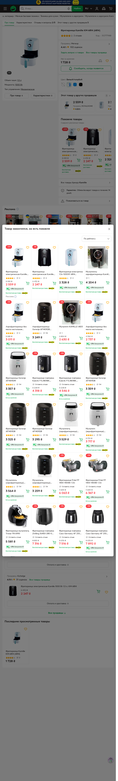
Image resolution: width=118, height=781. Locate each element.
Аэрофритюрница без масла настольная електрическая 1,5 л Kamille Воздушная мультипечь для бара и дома (96, 328)
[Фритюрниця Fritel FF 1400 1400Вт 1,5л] (71, 466)
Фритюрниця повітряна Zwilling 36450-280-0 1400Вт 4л (43, 532)
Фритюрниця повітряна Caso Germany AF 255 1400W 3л (70, 532)
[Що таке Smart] (25, 293)
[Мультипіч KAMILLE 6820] (71, 312)
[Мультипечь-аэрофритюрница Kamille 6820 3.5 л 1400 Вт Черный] (98, 257)
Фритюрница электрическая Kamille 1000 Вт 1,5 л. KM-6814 (43, 273)
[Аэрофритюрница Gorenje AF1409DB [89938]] (44, 312)
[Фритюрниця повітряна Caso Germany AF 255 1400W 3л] (71, 517)
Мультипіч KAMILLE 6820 (71, 327)
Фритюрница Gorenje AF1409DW (16, 379)
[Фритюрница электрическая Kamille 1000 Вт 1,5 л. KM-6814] (44, 257)
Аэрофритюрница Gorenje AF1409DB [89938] (41, 328)
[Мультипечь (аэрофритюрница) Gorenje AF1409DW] (71, 414)
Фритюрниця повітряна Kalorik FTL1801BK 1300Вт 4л (43, 379)
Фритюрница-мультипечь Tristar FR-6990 (17, 532)
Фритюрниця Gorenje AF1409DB (96, 379)
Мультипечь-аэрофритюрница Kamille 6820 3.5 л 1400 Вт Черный (98, 273)
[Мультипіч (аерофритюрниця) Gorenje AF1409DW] (98, 414)
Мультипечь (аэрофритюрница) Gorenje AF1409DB (15, 482)
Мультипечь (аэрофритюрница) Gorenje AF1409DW (68, 430)
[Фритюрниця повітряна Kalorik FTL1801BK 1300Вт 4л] (44, 364)
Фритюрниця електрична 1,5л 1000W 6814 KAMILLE (71, 273)
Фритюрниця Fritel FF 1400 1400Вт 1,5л (69, 481)
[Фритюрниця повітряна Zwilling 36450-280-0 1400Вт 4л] (44, 517)
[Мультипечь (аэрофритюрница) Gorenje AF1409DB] (18, 466)
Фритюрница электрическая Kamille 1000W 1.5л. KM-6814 (16, 273)
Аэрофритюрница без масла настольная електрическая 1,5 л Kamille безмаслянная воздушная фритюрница (17, 328)
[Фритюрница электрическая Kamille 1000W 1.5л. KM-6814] (18, 257)
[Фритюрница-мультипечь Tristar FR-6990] (18, 517)
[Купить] (27, 283)
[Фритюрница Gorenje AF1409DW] (18, 364)
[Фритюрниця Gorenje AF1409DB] (98, 364)
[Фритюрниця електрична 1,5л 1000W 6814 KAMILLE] (71, 257)
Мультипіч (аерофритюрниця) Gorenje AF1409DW (95, 430)
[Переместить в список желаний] (27, 247)
